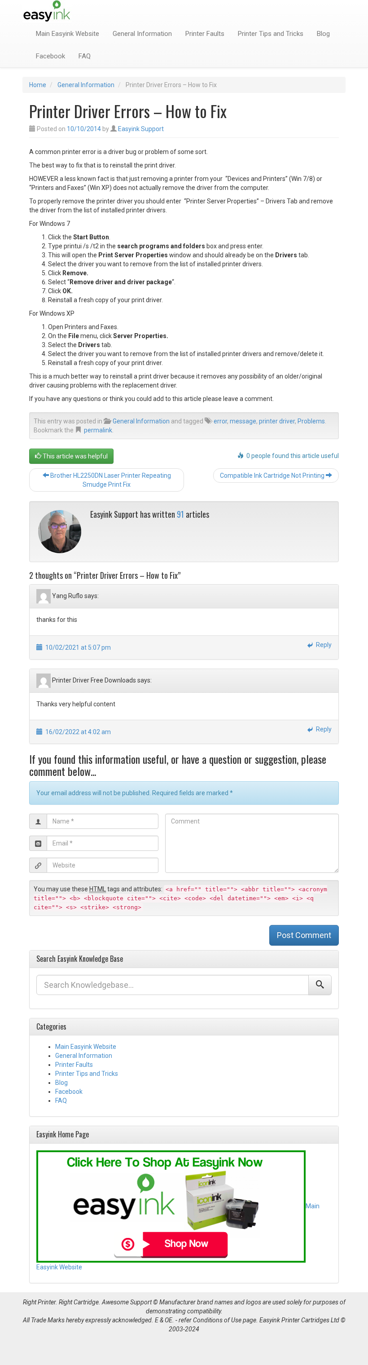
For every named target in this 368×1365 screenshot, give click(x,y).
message (243, 421)
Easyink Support (141, 128)
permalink (98, 430)
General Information (142, 34)
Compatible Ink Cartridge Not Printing (273, 475)
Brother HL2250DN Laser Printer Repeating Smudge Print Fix (110, 480)
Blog (323, 34)
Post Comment (304, 935)
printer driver (277, 421)
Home (37, 84)
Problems (311, 421)
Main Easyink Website (67, 34)
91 (180, 514)
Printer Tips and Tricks (270, 34)
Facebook (50, 56)
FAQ (85, 56)
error (220, 421)
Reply (322, 644)
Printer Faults (204, 34)
